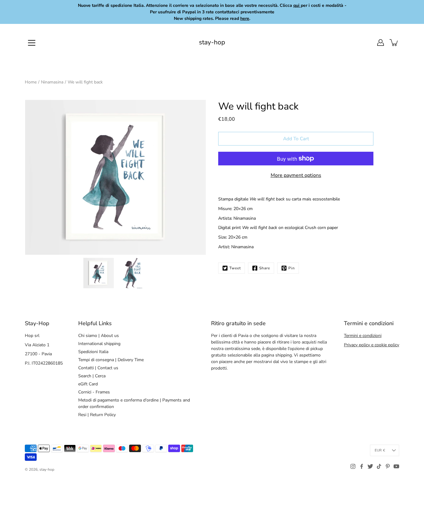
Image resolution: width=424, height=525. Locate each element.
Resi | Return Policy (97, 415)
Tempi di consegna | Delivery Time (111, 360)
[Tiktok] (379, 466)
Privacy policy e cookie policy (371, 345)
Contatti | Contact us (98, 368)
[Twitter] (370, 466)
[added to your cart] (394, 42)
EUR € (380, 450)
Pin (291, 268)
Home (31, 82)
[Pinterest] (387, 466)
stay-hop (212, 42)
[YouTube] (396, 466)
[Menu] (31, 42)
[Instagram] (353, 466)
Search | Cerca (92, 376)
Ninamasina (52, 82)
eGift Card (88, 384)
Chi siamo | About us (98, 336)
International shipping (99, 344)
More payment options (296, 175)
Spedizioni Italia (93, 352)
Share (264, 268)
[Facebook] (361, 466)
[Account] (381, 42)
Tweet (235, 268)
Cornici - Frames (94, 392)
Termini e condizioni (362, 336)
